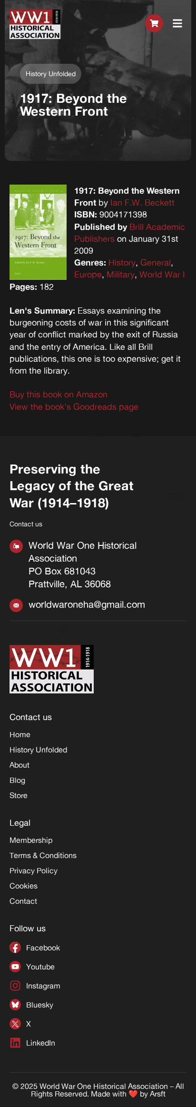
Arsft (158, 1093)
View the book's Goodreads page (74, 406)
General (155, 262)
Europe (88, 274)
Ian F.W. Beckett (142, 202)
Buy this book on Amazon (59, 394)
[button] (177, 24)
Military (121, 274)
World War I (162, 274)
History (122, 262)
